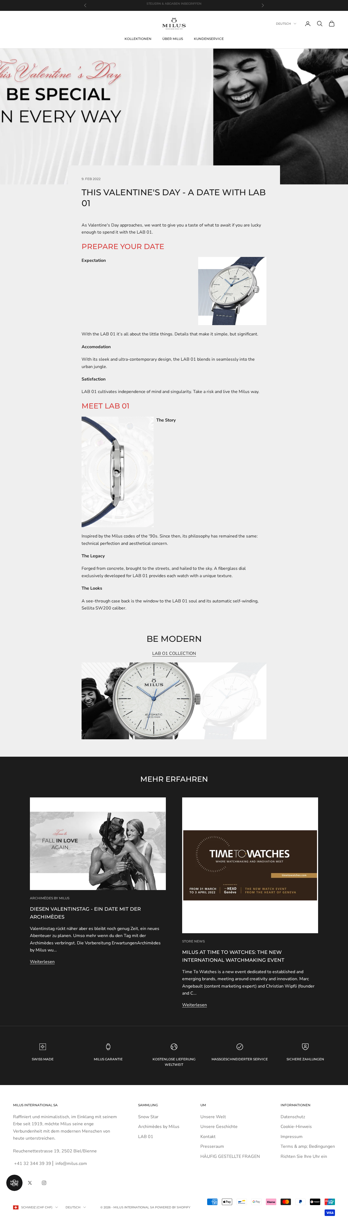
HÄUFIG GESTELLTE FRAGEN (230, 1156)
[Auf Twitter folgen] (30, 1183)
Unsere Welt (213, 1117)
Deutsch (283, 24)
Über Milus (172, 39)
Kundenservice (209, 39)
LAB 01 (145, 1137)
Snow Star (148, 1117)
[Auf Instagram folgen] (44, 1183)
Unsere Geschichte (219, 1127)
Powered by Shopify (172, 1207)
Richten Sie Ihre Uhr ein (304, 1156)
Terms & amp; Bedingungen (308, 1146)
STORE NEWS (193, 941)
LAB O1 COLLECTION (174, 653)
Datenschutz (293, 1117)
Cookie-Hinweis (296, 1127)
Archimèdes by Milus (49, 898)
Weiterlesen (42, 962)
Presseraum (212, 1146)
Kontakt (208, 1137)
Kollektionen (138, 39)
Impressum (292, 1137)
